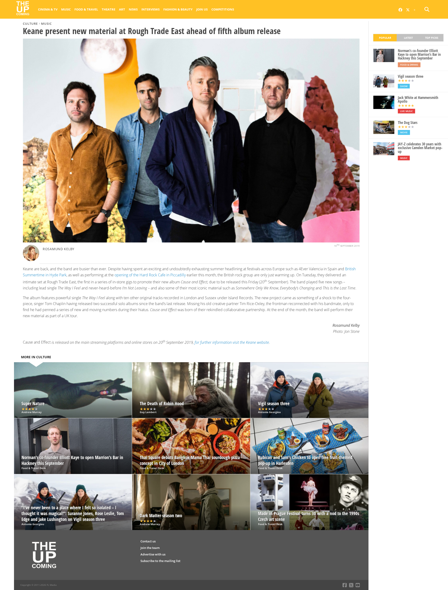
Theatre (108, 9)
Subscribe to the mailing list (160, 561)
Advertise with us (152, 554)
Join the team (150, 548)
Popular (385, 37)
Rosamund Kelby (58, 249)
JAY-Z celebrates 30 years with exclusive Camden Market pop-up (420, 147)
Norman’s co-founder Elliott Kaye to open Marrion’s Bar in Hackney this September (419, 54)
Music (66, 9)
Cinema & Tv (47, 9)
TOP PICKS (431, 37)
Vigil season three (410, 76)
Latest (408, 37)
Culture (30, 23)
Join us (202, 9)
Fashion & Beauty (177, 9)
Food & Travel (86, 9)
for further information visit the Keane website (232, 342)
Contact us (148, 541)
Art (122, 9)
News (133, 9)
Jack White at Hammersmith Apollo (418, 99)
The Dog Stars (407, 122)
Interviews (150, 9)
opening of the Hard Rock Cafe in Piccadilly (150, 274)
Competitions (222, 9)
